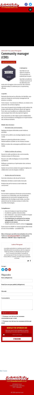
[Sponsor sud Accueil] (17, 379)
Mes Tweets (3, 371)
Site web (3, 291)
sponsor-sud (9, 6)
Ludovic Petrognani (15, 51)
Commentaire (5, 298)
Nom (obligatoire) (6, 277)
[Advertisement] (17, 28)
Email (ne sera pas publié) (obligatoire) (13, 284)
